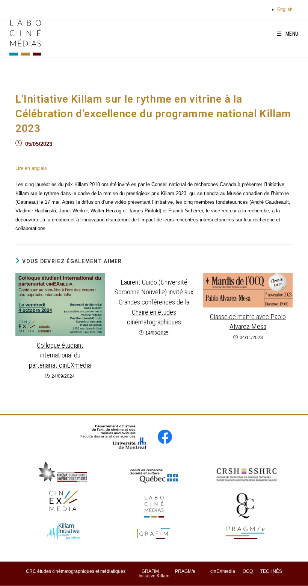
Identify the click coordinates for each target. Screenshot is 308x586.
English (285, 9)
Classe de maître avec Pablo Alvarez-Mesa (248, 321)
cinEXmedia (222, 571)
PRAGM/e (185, 571)
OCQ (248, 571)
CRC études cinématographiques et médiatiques (75, 571)
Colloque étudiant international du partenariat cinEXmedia (60, 355)
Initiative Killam (154, 575)
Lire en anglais (31, 168)
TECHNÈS (271, 571)
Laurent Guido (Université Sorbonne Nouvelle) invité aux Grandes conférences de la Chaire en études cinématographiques (154, 302)
